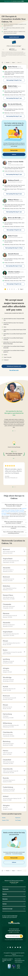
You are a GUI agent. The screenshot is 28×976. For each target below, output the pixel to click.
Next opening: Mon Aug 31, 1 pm (14, 98)
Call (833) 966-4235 (14, 37)
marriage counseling (19, 510)
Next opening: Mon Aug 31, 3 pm (14, 174)
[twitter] (15, 947)
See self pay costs (14, 370)
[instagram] (10, 947)
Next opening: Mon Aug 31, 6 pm (14, 193)
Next (21, 289)
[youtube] (17, 947)
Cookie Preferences (18, 962)
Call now (14, 154)
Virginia (13, 62)
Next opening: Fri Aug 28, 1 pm (14, 229)
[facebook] (12, 947)
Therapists (7, 62)
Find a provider (14, 150)
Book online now (7, 1)
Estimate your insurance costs (14, 366)
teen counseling (20, 511)
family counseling (5, 511)
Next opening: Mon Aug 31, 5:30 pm (14, 248)
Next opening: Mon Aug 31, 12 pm (14, 266)
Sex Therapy (18, 820)
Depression (17, 817)
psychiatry (4, 513)
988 (5, 917)
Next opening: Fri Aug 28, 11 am (14, 80)
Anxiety (3, 817)
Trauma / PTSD (5, 820)
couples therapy (10, 510)
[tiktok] (7, 947)
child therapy (13, 511)
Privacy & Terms (18, 958)
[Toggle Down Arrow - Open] (24, 889)
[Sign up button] (21, 936)
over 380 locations (6, 514)
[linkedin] (20, 947)
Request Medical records (19, 960)
